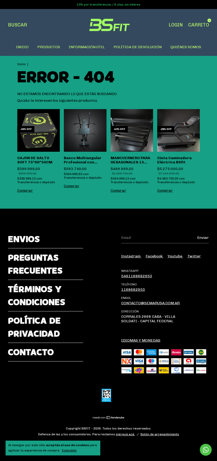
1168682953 (133, 289)
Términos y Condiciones (36, 295)
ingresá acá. (125, 434)
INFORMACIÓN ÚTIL (87, 47)
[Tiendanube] (108, 418)
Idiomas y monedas (140, 340)
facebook (154, 256)
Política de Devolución (138, 47)
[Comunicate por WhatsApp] (206, 450)
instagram (131, 256)
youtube (175, 256)
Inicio (21, 64)
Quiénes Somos (185, 47)
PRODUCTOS (48, 47)
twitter (194, 256)
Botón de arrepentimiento (160, 434)
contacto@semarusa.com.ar (150, 303)
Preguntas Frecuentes (35, 264)
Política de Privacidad (34, 327)
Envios (24, 238)
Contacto (31, 352)
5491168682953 (136, 276)
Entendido (69, 450)
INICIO (22, 47)
